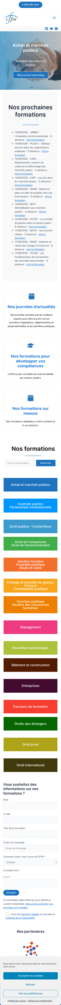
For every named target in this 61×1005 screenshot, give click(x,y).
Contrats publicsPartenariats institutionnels (30, 505)
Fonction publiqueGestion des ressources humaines (30, 605)
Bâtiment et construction (31, 665)
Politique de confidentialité (40, 1001)
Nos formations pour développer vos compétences (30, 361)
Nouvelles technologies (30, 648)
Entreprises (31, 686)
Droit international (30, 765)
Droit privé (30, 744)
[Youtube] (51, 28)
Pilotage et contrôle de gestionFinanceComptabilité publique (30, 585)
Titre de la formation (14, 828)
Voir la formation (36, 139)
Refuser (30, 984)
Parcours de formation (30, 707)
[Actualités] (56, 28)
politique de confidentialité (20, 918)
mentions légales (30, 914)
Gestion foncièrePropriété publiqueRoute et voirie (30, 564)
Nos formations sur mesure (30, 411)
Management (30, 627)
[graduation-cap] (31, 345)
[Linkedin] (46, 28)
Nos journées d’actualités (31, 306)
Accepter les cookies (30, 975)
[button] (30, 5)
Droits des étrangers (31, 724)
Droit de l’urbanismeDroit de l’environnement (31, 543)
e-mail (6, 814)
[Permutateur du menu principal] (54, 17)
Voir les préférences (30, 993)
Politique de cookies (17, 1001)
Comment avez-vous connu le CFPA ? (24, 856)
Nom (6, 799)
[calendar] (31, 296)
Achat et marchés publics (30, 485)
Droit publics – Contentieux (30, 526)
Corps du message (13, 842)
